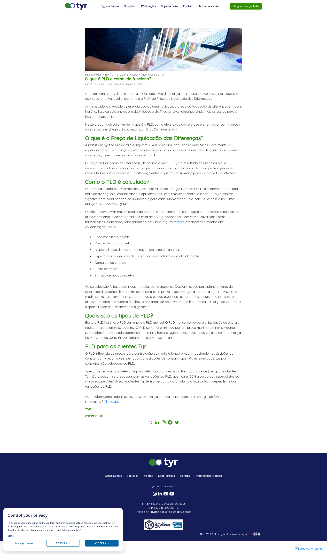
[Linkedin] (157, 422)
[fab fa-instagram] (155, 494)
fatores (179, 222)
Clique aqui (112, 402)
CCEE (172, 163)
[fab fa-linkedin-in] (160, 494)
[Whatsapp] (150, 422)
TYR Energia (97, 84)
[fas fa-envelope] (166, 494)
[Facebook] (170, 422)
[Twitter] (177, 422)
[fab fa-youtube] (171, 494)
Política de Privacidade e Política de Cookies (163, 512)
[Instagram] (164, 422)
